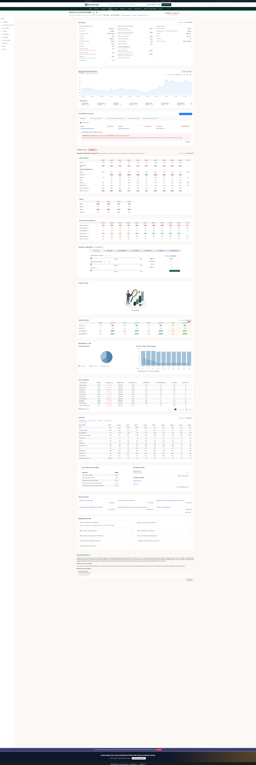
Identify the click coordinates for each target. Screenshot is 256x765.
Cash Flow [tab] (99, 420)
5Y (184, 74)
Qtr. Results (5, 37)
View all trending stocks (182, 487)
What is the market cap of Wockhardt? (146, 522)
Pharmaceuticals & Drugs (126, 15)
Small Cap (134, 15)
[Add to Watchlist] (94, 12)
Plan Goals (129, 8)
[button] (150, 8)
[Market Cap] (123, 383)
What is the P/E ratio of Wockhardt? (88, 530)
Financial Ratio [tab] (107, 420)
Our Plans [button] (96, 8)
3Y (181, 74)
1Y (179, 74)
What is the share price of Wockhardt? (89, 522)
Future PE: (93, 267)
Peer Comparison (6, 40)
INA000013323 (133, 764)
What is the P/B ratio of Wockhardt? (146, 530)
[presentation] (191, 104)
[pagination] (190, 409)
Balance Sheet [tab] (92, 420)
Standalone (181, 22)
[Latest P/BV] (188, 383)
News (4, 46)
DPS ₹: (152, 264)
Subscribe (169, 1)
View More (187, 141)
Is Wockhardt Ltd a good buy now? (88, 546)
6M (176, 74)
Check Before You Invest (8, 25)
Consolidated (188, 22)
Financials (5, 43)
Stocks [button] (109, 8)
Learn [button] (160, 8)
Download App (89, 1)
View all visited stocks (182, 475)
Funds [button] (116, 8)
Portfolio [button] (122, 8)
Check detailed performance (87, 128)
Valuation (5, 31)
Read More (189, 579)
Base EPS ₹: (152, 261)
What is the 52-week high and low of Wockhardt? (92, 535)
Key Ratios (189, 71)
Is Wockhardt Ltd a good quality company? (90, 540)
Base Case (168, 255)
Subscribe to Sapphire (138, 758)
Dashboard (103, 8)
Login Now (159, 749)
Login (159, 4)
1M (171, 74)
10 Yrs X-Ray (6, 28)
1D (168, 74)
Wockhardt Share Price (142, 15)
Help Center (163, 1)
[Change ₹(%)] (112, 383)
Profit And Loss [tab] (83, 420)
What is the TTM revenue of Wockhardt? (147, 535)
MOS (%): (152, 267)
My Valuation (173, 255)
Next (187, 409)
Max (190, 74)
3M (173, 74)
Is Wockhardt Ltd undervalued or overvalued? (148, 540)
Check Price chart (160, 128)
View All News (188, 512)
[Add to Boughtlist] (97, 12)
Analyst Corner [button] (137, 8)
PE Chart (184, 71)
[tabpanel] (135, 441)
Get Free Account (166, 4)
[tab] (84, 118)
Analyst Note (6, 34)
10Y (187, 74)
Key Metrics (5, 22)
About (90, 8)
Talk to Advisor (152, 4)
